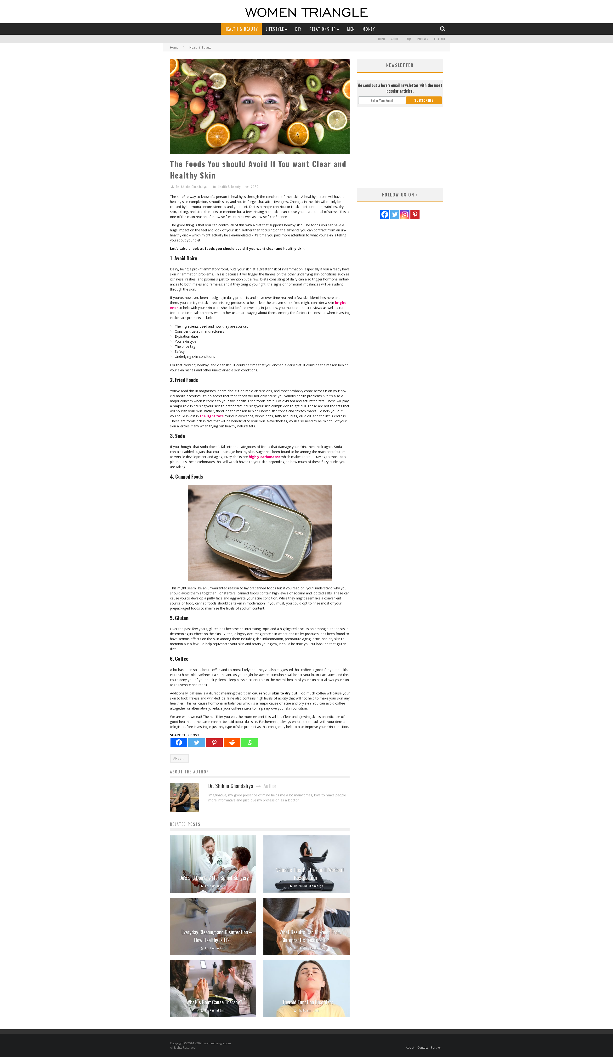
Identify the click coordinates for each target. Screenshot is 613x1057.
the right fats (212, 416)
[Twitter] (196, 742)
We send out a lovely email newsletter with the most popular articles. (400, 88)
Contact (439, 39)
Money (369, 29)
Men (351, 29)
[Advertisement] (400, 147)
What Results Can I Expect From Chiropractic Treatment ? (310, 936)
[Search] (443, 28)
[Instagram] (404, 214)
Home (382, 39)
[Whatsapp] (249, 742)
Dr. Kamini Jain (215, 886)
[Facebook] (178, 742)
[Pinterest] (214, 742)
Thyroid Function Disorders (307, 1002)
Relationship (322, 29)
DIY (298, 29)
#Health (179, 758)
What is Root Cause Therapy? (214, 1002)
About (395, 39)
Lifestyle (275, 29)
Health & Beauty (241, 29)
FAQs (409, 39)
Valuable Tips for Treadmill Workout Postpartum (310, 873)
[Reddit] (232, 742)
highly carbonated (264, 456)
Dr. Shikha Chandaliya (191, 186)
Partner (422, 39)
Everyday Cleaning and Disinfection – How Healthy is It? (217, 936)
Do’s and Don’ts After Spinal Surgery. (214, 877)
